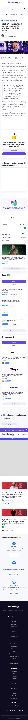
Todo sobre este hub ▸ (14, 330)
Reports (14, 651)
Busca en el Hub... (14, 661)
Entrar (21, 14)
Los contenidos (14, 629)
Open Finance (14, 688)
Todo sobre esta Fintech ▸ (14, 268)
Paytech (14, 693)
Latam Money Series (14, 653)
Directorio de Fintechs (14, 663)
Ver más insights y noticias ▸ (9, 424)
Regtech (14, 695)
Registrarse (12, 14)
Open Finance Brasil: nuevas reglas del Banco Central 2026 (13, 290)
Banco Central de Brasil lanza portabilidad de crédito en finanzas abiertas (13, 320)
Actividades (14, 646)
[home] (14, 2)
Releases (6, 20)
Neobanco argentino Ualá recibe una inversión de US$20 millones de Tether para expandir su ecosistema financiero (14, 393)
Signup (14, 438)
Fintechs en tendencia (14, 656)
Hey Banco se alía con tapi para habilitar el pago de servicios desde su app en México (13, 358)
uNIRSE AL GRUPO (14, 593)
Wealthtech (14, 698)
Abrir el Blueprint (14, 574)
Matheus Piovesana (12, 35)
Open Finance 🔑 (13, 294)
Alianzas (7, 362)
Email (5, 449)
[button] (4, 14)
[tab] (14, 281)
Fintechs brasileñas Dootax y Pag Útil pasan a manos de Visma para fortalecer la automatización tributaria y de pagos (13, 300)
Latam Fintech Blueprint (14, 705)
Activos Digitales (14, 681)
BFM (14, 673)
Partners (14, 658)
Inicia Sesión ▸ (14, 150)
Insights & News (14, 643)
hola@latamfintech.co (17, 208)
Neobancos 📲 (13, 20)
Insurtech (14, 683)
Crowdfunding (14, 676)
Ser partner (14, 634)
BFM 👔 (11, 305)
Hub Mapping (14, 648)
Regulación (5, 294)
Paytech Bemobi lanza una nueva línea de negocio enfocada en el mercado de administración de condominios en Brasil (14, 522)
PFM (14, 690)
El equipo (14, 631)
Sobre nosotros (14, 624)
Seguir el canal (14, 554)
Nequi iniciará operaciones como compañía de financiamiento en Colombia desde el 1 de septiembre (13, 375)
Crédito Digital (14, 671)
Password (6, 456)
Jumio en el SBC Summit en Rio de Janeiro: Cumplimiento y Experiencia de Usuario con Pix (13, 310)
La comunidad (14, 626)
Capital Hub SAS (23, 717)
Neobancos (14, 686)
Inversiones (5, 263)
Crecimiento (5, 314)
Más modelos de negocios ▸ (14, 403)
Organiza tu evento (14, 636)
